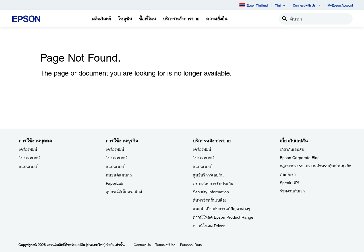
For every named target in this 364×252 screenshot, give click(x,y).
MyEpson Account (340, 5)
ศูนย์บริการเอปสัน (208, 175)
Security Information (211, 192)
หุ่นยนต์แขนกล (119, 175)
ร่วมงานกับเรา (292, 191)
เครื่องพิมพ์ (28, 149)
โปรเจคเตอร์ (30, 158)
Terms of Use (165, 245)
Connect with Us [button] (304, 5)
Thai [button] (278, 5)
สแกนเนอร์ (28, 166)
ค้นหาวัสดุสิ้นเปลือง (210, 200)
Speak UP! (289, 182)
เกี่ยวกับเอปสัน (292, 149)
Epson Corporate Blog (300, 157)
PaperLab (114, 183)
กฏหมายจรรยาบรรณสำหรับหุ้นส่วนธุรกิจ (315, 166)
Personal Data (191, 245)
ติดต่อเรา (288, 174)
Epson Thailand (257, 5)
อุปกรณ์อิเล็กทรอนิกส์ (124, 191)
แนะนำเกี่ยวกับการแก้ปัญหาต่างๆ (221, 208)
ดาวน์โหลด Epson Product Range (223, 217)
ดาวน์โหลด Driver (209, 225)
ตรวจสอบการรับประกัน (213, 183)
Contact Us (142, 245)
